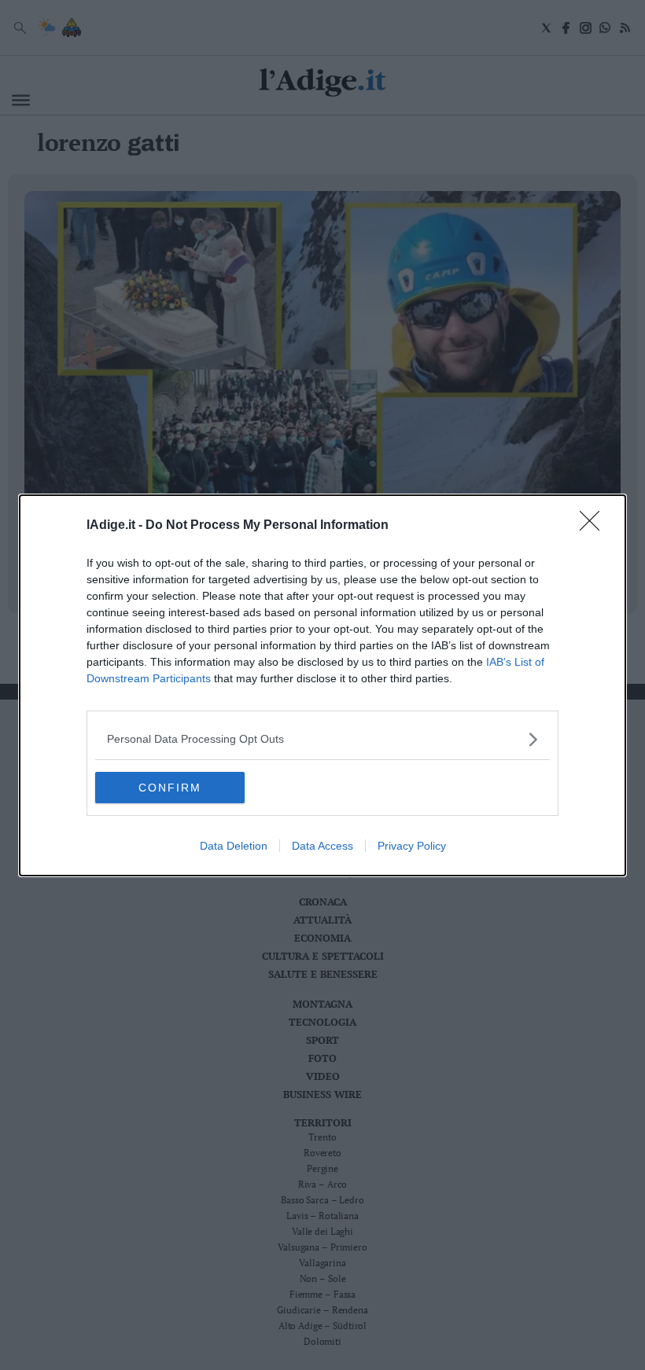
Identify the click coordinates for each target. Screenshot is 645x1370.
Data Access (322, 845)
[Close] (595, 526)
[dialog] (322, 685)
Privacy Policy (412, 845)
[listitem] (322, 739)
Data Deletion (233, 845)
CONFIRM (169, 787)
